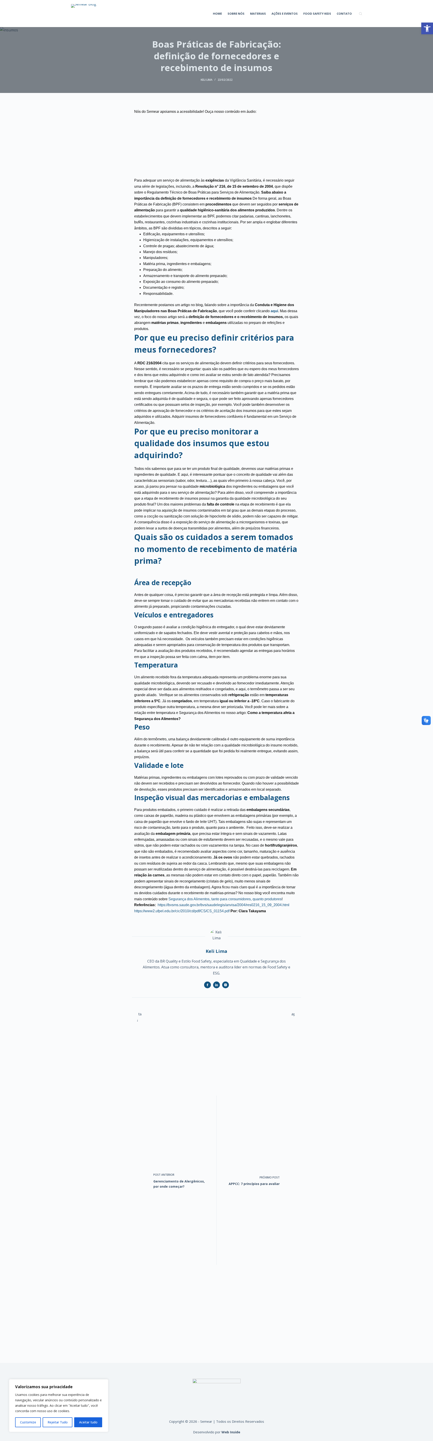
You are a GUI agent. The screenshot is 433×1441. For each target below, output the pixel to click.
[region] (58, 1405)
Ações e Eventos (285, 14)
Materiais (258, 14)
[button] (427, 28)
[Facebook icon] (207, 984)
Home (217, 14)
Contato (344, 14)
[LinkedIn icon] (216, 984)
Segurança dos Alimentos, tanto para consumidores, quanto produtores (225, 899)
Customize (28, 1422)
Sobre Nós (236, 14)
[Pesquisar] (360, 13)
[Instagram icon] (225, 984)
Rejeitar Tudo (58, 1422)
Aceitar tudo (88, 1422)
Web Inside (230, 1432)
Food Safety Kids (317, 14)
